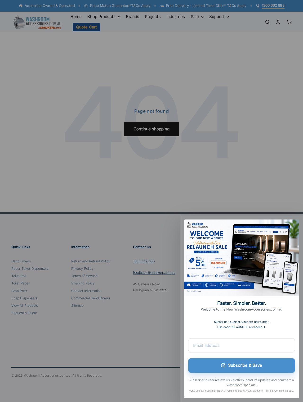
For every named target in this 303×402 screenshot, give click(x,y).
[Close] (289, 229)
